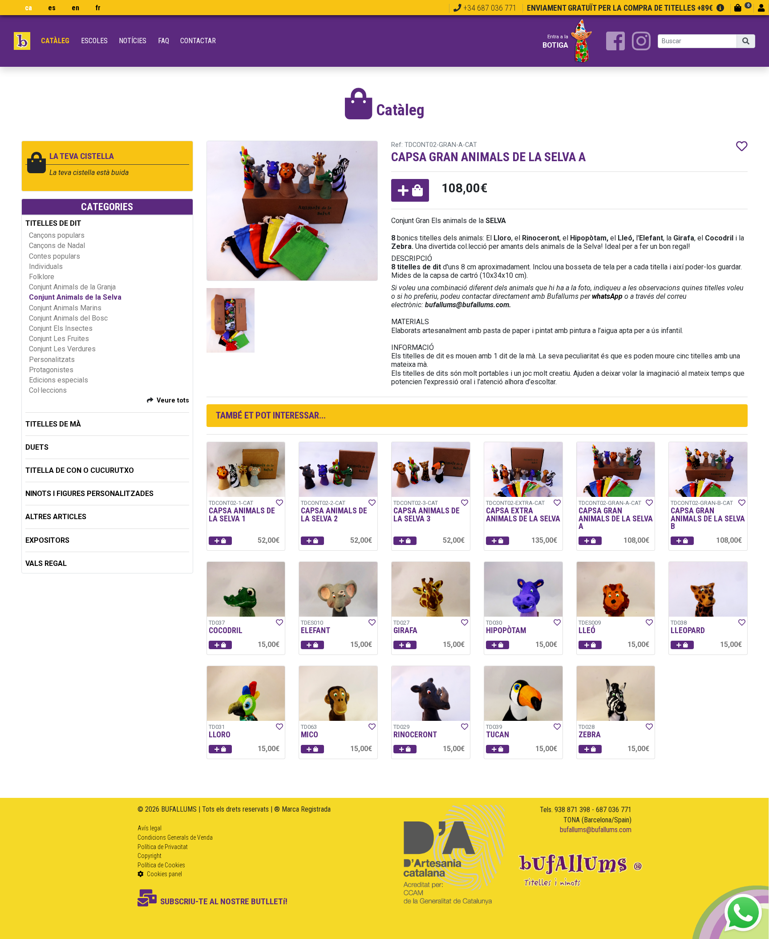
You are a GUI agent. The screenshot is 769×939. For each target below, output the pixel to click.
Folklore (41, 276)
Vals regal (46, 563)
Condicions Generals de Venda (175, 837)
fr (98, 8)
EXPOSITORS (47, 540)
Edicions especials (58, 380)
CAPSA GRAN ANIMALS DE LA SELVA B (708, 518)
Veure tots (173, 400)
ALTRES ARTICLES (55, 516)
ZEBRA (590, 734)
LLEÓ (587, 630)
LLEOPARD (688, 630)
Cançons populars (57, 235)
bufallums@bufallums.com (595, 829)
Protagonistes (51, 370)
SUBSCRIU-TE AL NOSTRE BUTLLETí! (223, 901)
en (75, 8)
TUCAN (497, 734)
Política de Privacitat (163, 846)
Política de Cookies (161, 865)
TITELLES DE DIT (53, 223)
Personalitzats (52, 359)
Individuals (46, 266)
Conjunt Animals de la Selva (75, 297)
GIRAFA (405, 630)
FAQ (163, 41)
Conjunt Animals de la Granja (72, 287)
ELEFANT (315, 630)
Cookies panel (164, 874)
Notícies (132, 41)
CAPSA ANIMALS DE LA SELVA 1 (242, 514)
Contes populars (54, 256)
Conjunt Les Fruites (59, 338)
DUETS (37, 447)
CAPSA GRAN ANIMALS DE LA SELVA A (616, 518)
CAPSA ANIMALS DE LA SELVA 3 (426, 514)
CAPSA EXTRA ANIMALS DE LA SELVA (523, 514)
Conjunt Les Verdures (62, 349)
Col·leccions (48, 390)
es (52, 8)
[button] (410, 190)
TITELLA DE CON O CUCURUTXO (79, 470)
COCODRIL (226, 630)
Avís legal (150, 828)
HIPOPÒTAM (506, 630)
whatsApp (607, 296)
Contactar (198, 41)
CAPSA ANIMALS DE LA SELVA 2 (334, 514)
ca (28, 8)
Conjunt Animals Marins (65, 308)
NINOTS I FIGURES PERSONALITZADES (89, 493)
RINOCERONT (415, 734)
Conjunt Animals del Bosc (68, 318)
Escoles (94, 41)
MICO (309, 734)
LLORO (220, 734)
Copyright (150, 855)
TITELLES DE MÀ (53, 424)
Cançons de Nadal (57, 245)
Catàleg (55, 41)
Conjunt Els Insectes (61, 328)
